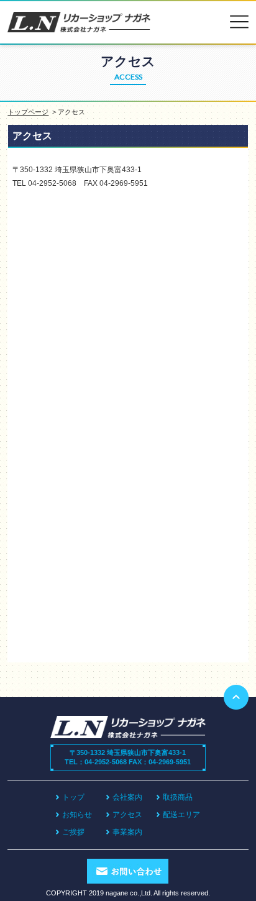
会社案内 (127, 797)
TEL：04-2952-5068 (96, 762)
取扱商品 (178, 797)
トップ (73, 797)
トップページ (27, 112)
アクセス (127, 814)
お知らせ (77, 814)
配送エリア (181, 814)
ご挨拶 (73, 832)
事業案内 (127, 832)
